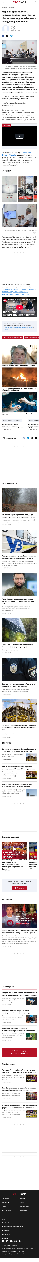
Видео (22, 1199)
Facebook (13, 328)
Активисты (5, 1230)
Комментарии (11, 438)
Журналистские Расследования (12, 1227)
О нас (3, 1219)
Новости (4, 1203)
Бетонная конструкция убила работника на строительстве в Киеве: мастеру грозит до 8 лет (19, 727)
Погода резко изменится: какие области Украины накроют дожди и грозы (17, 645)
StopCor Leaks (8, 1064)
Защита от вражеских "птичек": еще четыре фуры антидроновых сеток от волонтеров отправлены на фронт (14, 864)
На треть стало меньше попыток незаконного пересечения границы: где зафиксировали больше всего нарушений (19, 995)
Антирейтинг (24, 1210)
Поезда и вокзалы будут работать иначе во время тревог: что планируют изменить (19, 557)
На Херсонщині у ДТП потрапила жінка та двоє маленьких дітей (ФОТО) (11, 426)
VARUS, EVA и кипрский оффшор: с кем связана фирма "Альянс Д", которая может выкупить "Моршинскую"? (18, 768)
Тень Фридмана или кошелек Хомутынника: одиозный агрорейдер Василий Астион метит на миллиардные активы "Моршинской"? (19, 1091)
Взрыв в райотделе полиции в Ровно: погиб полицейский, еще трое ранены (19, 685)
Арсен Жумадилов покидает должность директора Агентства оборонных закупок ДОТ (18, 601)
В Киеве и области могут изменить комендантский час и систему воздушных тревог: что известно (18, 1012)
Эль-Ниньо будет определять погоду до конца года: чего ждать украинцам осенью (18, 516)
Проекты (5, 1199)
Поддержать (21, 888)
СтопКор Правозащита (9, 1223)
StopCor (13, 27)
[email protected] (19, 1254)
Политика (11, 7)
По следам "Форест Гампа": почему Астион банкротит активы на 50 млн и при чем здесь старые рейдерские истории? (19, 1072)
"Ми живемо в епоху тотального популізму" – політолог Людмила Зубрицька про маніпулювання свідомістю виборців (19, 291)
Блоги (22, 1203)
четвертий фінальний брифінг (16, 153)
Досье (4, 1206)
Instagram (29, 328)
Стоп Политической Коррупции (12, 338)
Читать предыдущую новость (12, 421)
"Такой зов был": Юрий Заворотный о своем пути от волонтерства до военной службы (19, 931)
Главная (4, 7)
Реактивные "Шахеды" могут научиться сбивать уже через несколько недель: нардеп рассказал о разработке (17, 786)
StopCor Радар (6, 1210)
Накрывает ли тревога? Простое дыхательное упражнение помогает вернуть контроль (19, 1030)
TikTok (6, 329)
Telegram (6, 328)
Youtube (18, 328)
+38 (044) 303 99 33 (19, 1053)
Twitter (24, 328)
